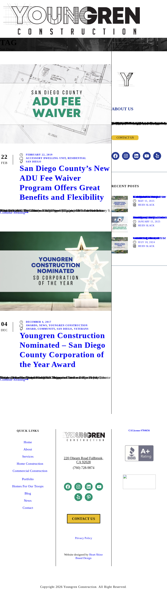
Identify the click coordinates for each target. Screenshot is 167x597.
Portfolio (28, 479)
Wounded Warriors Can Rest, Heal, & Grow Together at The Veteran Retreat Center (149, 238)
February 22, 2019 (39, 154)
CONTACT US (83, 519)
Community (46, 328)
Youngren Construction (68, 325)
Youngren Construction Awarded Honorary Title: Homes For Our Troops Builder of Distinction (150, 217)
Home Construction (30, 463)
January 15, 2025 (149, 221)
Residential (77, 158)
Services (27, 456)
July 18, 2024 (146, 242)
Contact (28, 507)
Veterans (81, 328)
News (43, 325)
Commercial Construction (30, 471)
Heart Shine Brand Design (89, 556)
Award (31, 328)
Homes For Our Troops (27, 486)
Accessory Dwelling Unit (46, 158)
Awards (31, 325)
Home (28, 442)
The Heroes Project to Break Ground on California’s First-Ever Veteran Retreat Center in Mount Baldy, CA (149, 196)
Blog (28, 493)
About (27, 449)
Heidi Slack (146, 204)
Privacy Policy (83, 538)
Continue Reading (12, 212)
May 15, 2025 (146, 200)
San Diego (33, 161)
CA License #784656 (139, 430)
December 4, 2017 (38, 321)
